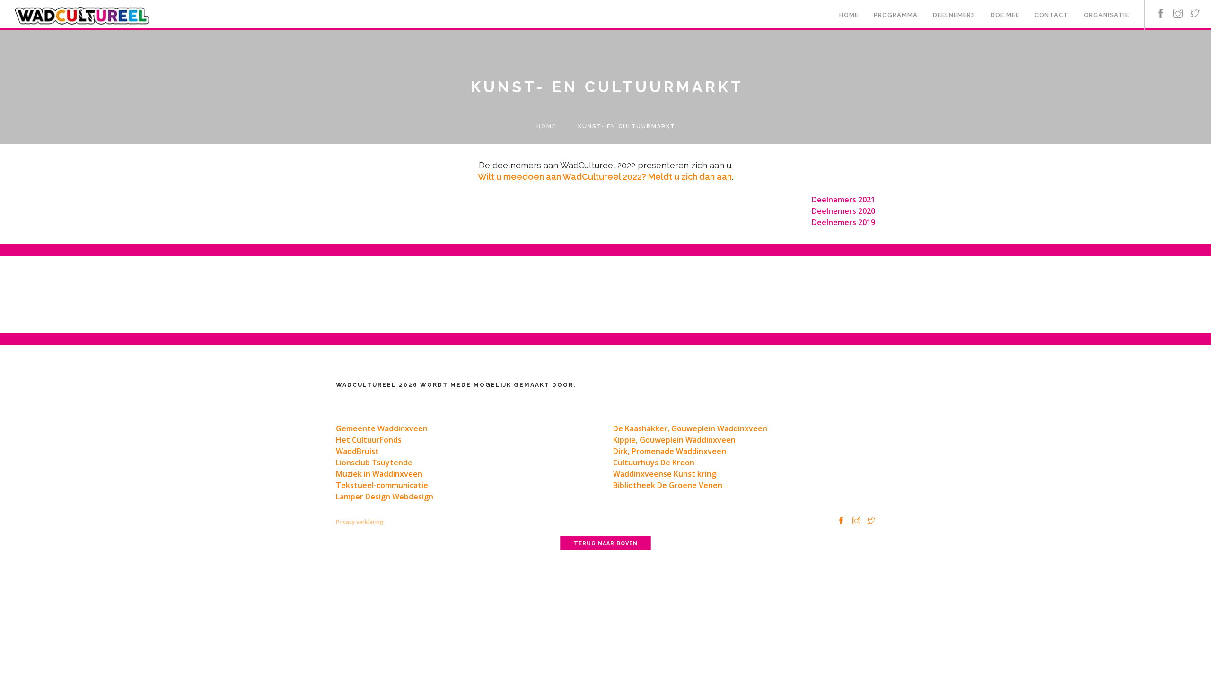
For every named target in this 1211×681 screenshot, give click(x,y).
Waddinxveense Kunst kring (664, 474)
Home (849, 14)
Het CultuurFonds (369, 440)
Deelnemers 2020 (843, 211)
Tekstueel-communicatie (382, 485)
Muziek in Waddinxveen (379, 474)
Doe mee (1005, 14)
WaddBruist (357, 451)
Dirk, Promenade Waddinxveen (669, 451)
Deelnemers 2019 (843, 222)
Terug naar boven (606, 544)
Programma (896, 14)
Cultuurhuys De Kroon (653, 462)
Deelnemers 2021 (843, 199)
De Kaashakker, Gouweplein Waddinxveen (690, 428)
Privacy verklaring (360, 522)
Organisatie (1106, 14)
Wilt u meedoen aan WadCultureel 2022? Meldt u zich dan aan (605, 177)
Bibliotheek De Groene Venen (667, 485)
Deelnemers (954, 14)
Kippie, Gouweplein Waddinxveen (674, 440)
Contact (1052, 14)
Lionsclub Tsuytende (374, 462)
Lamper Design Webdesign (384, 496)
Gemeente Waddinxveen (382, 428)
